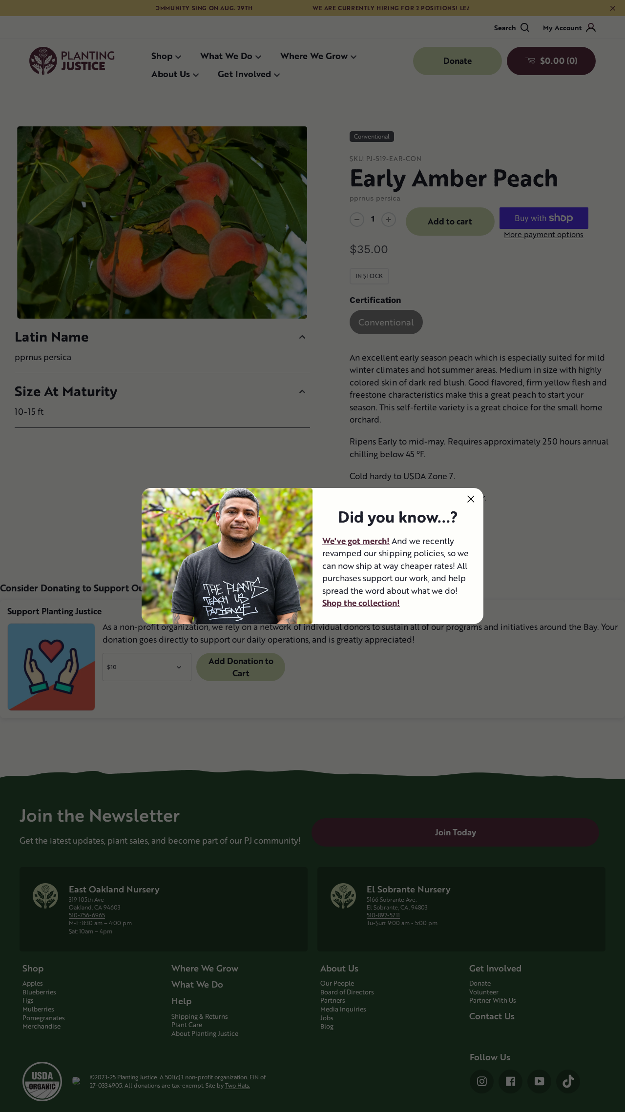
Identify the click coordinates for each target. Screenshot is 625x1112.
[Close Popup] (471, 499)
